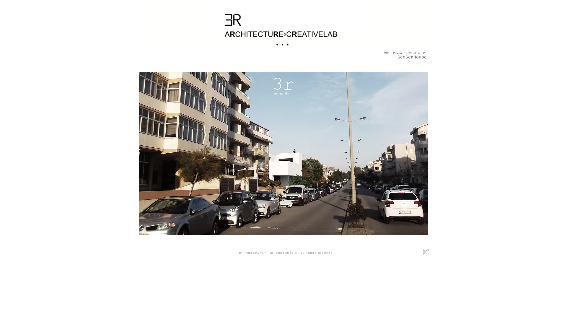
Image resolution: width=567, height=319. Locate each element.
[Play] (424, 252)
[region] (283, 27)
